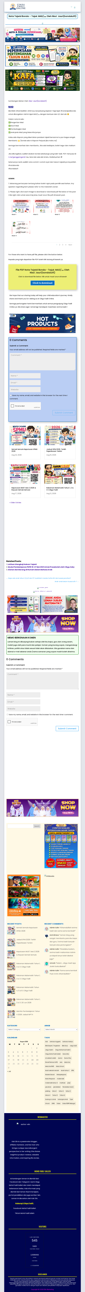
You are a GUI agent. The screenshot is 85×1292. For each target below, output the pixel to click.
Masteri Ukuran (50, 1074)
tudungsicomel (63, 1099)
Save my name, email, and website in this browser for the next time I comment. (41, 714)
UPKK (53, 1103)
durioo (60, 1058)
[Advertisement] (42, 532)
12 (18, 1056)
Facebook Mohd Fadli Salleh (24, 1208)
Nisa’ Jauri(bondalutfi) (38, 101)
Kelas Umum (60, 1066)
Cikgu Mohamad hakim (62, 1050)
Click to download (42, 283)
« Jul (9, 1071)
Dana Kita (66, 1054)
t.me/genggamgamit (17, 157)
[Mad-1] (21, 212)
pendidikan (57, 1087)
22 (32, 1060)
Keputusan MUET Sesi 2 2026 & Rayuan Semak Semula (24, 489)
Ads (46, 1041)
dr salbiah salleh (50, 1058)
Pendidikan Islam (68, 1087)
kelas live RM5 (49, 1066)
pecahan (48, 1087)
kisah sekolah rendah (52, 1070)
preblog (47, 1091)
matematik (60, 1079)
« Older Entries (15, 502)
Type (71, 1099)
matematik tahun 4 (51, 1083)
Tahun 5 (55, 1095)
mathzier (62, 1083)
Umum (47, 1103)
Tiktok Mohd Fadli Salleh (24, 1213)
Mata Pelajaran (50, 1079)
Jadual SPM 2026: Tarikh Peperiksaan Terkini (56, 450)
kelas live (67, 1062)
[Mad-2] (42, 212)
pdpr (68, 1083)
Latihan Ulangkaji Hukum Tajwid (22, 564)
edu (61, 1062)
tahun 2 (61, 1091)
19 (18, 1060)
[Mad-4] (21, 233)
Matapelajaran (61, 1074)
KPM (72, 1070)
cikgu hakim (49, 1050)
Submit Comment (64, 412)
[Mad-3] (64, 212)
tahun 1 (54, 1091)
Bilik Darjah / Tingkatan (52, 1046)
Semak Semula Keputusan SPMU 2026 (24, 450)
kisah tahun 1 (65, 1070)
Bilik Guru (65, 1046)
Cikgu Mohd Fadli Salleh (53, 1054)
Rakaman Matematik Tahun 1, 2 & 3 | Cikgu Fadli (59, 489)
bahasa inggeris (55, 1041)
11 (13, 1056)
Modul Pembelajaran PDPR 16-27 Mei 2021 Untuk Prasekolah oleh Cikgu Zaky (41, 567)
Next (70, 245)
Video (58, 1103)
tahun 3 (68, 1091)
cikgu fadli (73, 1046)
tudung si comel (50, 1099)
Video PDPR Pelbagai (68, 1103)
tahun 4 (47, 1095)
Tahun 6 (62, 1095)
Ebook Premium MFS (51, 1062)
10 (9, 1056)
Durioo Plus (67, 1058)
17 (9, 1060)
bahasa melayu (68, 1041)
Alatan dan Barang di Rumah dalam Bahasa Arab (30, 570)
